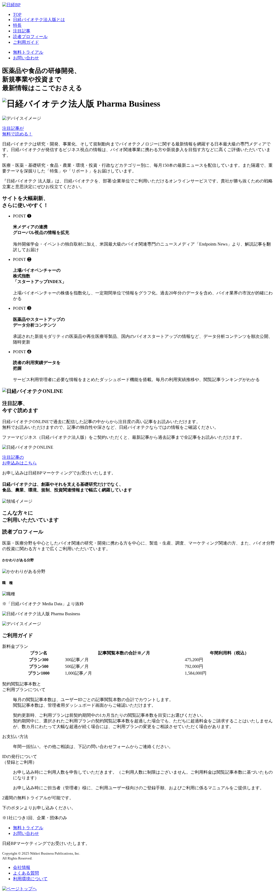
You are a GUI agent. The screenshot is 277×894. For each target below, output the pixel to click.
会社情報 (21, 867)
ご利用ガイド (26, 42)
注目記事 (21, 31)
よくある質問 (26, 873)
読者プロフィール (30, 36)
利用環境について (30, 878)
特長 (17, 25)
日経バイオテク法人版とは (39, 19)
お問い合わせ (26, 58)
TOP (17, 14)
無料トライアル (28, 52)
